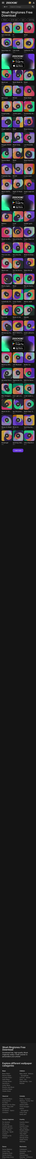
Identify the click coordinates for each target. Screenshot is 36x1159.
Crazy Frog (23, 1112)
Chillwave (29, 1157)
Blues (4, 1071)
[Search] (33, 7)
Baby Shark (23, 1073)
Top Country (24, 1128)
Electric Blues (6, 1075)
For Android (6, 1122)
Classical (5, 1096)
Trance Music (24, 1155)
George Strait (24, 1137)
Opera (12, 1110)
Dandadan (23, 1151)
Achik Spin (14, 20)
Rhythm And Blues (8, 1087)
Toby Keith (23, 1134)
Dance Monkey (7, 1149)
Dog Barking (24, 1081)
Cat (25, 1079)
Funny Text (30, 1101)
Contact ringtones (8, 1119)
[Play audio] (7, 28)
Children (22, 1071)
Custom (4, 1134)
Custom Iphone (7, 1126)
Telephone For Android (6, 1136)
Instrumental (6, 1101)
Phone (9, 1130)
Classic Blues (6, 1091)
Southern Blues (7, 1089)
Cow (30, 1081)
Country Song (24, 1126)
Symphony (5, 1108)
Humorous (24, 1103)
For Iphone (5, 1124)
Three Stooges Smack (24, 1107)
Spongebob (24, 1075)
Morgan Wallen (24, 1130)
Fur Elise (5, 1103)
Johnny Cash (24, 1135)
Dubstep (22, 1157)
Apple (11, 1132)
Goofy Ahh (23, 1114)
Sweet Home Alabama (24, 1140)
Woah (5, 20)
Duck (21, 1079)
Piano (4, 1106)
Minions (30, 1073)
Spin (23, 20)
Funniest (27, 1099)
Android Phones (7, 1128)
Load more (18, 450)
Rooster (22, 1083)
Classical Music (7, 1099)
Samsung (5, 1132)
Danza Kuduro (7, 1155)
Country (22, 1119)
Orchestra (5, 1110)
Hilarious (22, 1101)
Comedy (22, 1096)
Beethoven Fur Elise (8, 1104)
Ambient (22, 1153)
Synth (29, 1151)
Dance (4, 1146)
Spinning (31, 20)
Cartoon (22, 1077)
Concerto (5, 1112)
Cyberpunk (23, 1149)
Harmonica (5, 1083)
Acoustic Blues (7, 1077)
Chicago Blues (7, 1081)
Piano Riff (10, 1106)
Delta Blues (6, 1079)
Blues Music (6, 1073)
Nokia (4, 1130)
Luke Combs (24, 1132)
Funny (22, 1099)
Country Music (24, 1122)
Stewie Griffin (24, 1104)
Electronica (23, 1146)
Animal (28, 1077)
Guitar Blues (6, 1085)
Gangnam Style (7, 1153)
